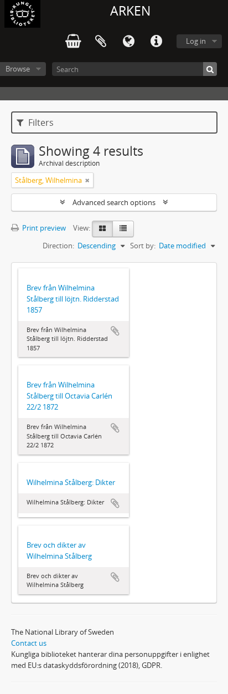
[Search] (210, 69)
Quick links (156, 41)
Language (128, 41)
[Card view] (102, 229)
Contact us (28, 643)
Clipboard (101, 41)
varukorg (73, 41)
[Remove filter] (87, 180)
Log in (196, 41)
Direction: (58, 246)
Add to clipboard (115, 330)
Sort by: (143, 246)
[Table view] (123, 229)
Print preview (43, 228)
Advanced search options (114, 202)
